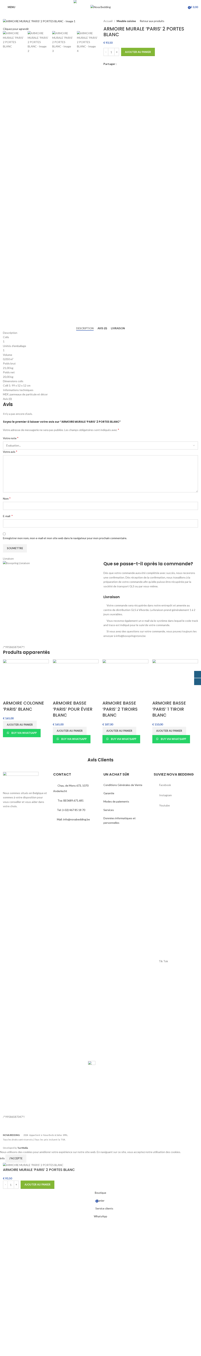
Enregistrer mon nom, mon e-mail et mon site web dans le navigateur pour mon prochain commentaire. (65, 538)
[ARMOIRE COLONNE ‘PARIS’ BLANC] (26, 679)
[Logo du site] (100, 6)
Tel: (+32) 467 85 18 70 (71, 810)
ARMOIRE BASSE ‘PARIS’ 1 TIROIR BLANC (169, 709)
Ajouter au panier (138, 52)
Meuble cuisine (126, 21)
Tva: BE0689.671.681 (71, 800)
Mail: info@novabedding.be (73, 819)
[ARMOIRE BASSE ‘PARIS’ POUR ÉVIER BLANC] (76, 679)
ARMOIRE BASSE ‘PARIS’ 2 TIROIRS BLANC (120, 709)
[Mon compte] (183, 7)
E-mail (8, 516)
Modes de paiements (116, 801)
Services (108, 810)
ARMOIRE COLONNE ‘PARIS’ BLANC (23, 706)
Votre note (10, 438)
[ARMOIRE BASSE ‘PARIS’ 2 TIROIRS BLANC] (125, 679)
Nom (7, 498)
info (2, 1158)
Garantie (108, 793)
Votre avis (10, 451)
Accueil (107, 21)
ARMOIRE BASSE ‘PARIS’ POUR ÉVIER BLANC (72, 709)
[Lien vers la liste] (176, 785)
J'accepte (15, 1158)
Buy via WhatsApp (24, 732)
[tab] (85, 328)
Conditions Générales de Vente (122, 785)
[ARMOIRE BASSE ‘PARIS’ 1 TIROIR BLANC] (175, 679)
